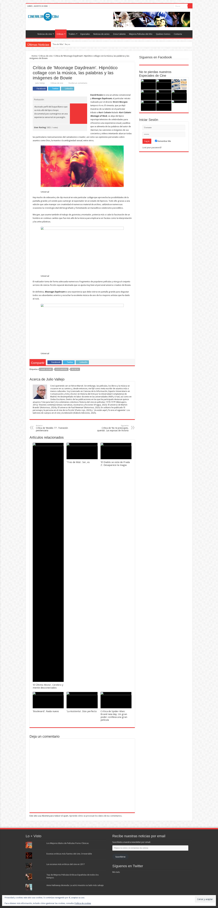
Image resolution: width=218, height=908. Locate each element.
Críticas (60, 34)
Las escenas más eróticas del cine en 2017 (65, 864)
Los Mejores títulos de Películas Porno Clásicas (67, 843)
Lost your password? (152, 147)
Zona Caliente (119, 34)
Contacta (178, 34)
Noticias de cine (45, 34)
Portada (31, 33)
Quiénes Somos (163, 34)
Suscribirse (120, 857)
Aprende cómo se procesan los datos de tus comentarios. (95, 816)
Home (34, 56)
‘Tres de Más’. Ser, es (61, 44)
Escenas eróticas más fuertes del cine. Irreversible (69, 854)
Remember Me (164, 141)
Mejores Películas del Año (140, 34)
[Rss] (162, 6)
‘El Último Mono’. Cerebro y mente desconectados (48, 686)
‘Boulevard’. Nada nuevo (46, 711)
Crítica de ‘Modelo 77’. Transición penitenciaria (52, 428)
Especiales (85, 34)
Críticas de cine (46, 56)
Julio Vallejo (40, 83)
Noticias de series (101, 34)
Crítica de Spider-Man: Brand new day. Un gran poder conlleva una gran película (114, 715)
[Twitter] (168, 6)
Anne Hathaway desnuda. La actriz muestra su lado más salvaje (75, 885)
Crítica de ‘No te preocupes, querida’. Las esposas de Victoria (112, 428)
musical (75, 369)
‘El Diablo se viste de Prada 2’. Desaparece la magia (115, 464)
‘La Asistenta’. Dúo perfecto (82, 711)
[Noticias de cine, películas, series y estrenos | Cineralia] (43, 16)
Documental (61, 369)
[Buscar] (190, 6)
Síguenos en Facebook (155, 57)
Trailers (71, 34)
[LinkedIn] (171, 6)
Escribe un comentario (78, 83)
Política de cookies (83, 903)
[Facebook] (165, 6)
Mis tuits (116, 872)
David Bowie (46, 369)
